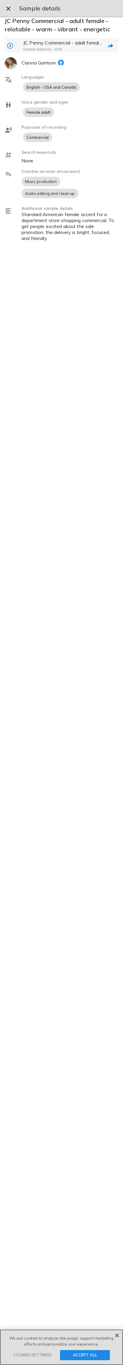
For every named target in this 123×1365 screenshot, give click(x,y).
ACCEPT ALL (85, 1354)
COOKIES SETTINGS (32, 1354)
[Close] (117, 1335)
